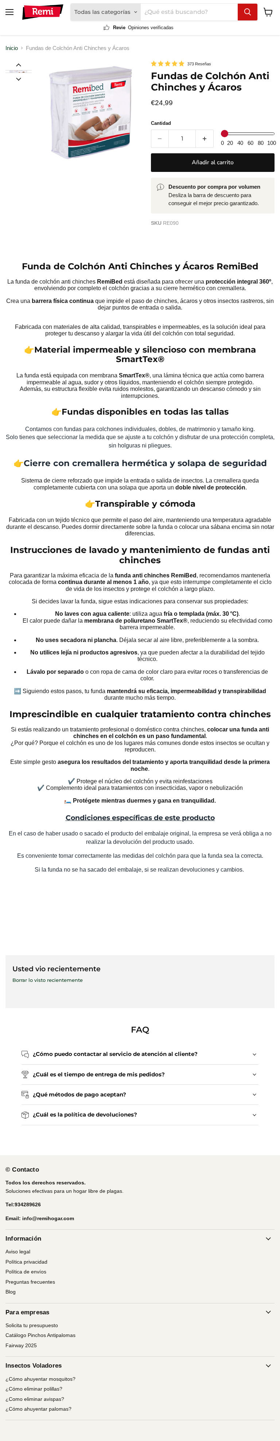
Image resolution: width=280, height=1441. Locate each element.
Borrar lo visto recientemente (47, 980)
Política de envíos (25, 1272)
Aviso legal (17, 1251)
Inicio (11, 48)
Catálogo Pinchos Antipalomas (40, 1335)
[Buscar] (247, 12)
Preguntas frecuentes (30, 1282)
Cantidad (161, 123)
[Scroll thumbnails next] (18, 78)
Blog (10, 1292)
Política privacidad (26, 1262)
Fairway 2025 (21, 1345)
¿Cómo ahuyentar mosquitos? (40, 1379)
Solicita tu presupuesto (31, 1325)
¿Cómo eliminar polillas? (33, 1389)
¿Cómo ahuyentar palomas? (38, 1409)
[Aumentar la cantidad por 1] (205, 139)
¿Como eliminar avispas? (34, 1399)
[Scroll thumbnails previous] (18, 64)
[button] (18, 71)
